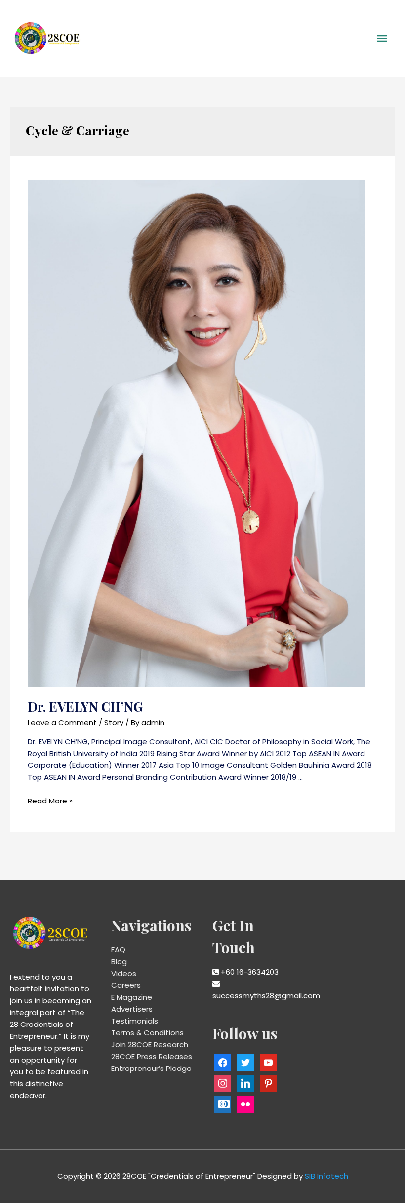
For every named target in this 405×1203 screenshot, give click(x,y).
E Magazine (131, 997)
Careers (126, 985)
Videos (123, 973)
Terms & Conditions (147, 1032)
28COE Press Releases (151, 1056)
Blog (119, 961)
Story (113, 722)
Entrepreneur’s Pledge (151, 1068)
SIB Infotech (326, 1176)
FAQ (118, 949)
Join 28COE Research (149, 1044)
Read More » (50, 801)
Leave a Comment (62, 722)
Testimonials (134, 1021)
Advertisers (132, 1009)
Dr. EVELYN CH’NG (85, 706)
